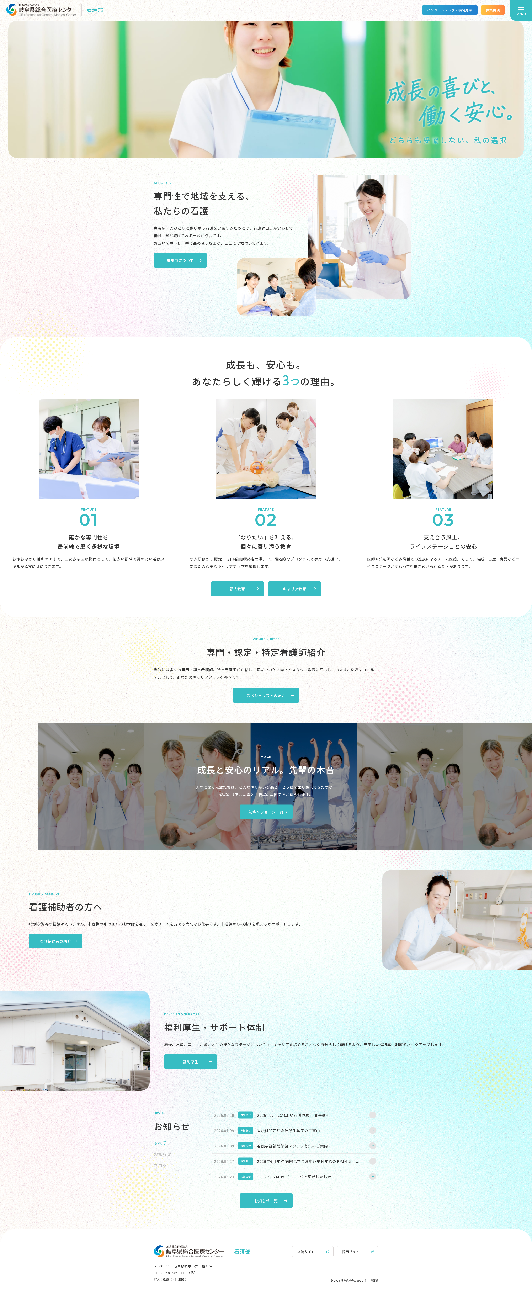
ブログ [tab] (160, 1165)
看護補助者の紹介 (55, 941)
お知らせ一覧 (266, 1200)
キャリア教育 (294, 588)
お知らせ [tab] (162, 1154)
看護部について (180, 260)
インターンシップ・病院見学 (449, 9)
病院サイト (306, 1251)
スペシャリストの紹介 (266, 695)
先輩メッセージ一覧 (266, 811)
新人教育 (237, 588)
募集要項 (493, 9)
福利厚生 (191, 1061)
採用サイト (351, 1251)
